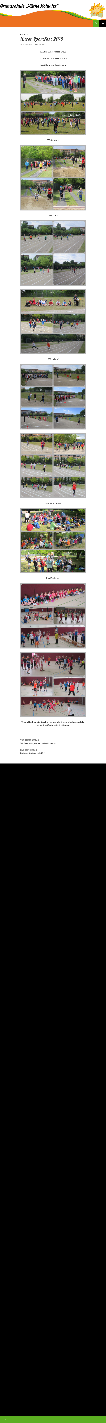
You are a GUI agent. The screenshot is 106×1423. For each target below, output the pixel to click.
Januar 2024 (6, 996)
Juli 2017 (5, 1263)
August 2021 (6, 1105)
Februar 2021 (7, 1120)
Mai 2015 (5, 1372)
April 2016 (5, 1328)
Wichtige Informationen (13, 842)
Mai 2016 (5, 1323)
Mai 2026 (5, 872)
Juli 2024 (5, 966)
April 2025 (5, 926)
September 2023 (8, 1015)
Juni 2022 (5, 1080)
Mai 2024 (5, 976)
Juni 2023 (5, 1030)
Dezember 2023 (8, 1001)
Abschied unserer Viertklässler (13, 781)
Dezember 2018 (8, 1194)
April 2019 (5, 1174)
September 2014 (8, 1392)
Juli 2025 (5, 911)
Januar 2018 (6, 1243)
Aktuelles (24, 34)
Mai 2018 (5, 1224)
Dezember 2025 (8, 891)
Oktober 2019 (7, 1144)
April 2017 (5, 1278)
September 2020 (8, 1124)
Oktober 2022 (7, 1060)
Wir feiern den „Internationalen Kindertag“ (38, 741)
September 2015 (8, 1353)
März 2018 (6, 1234)
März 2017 (6, 1283)
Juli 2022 (5, 1075)
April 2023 (5, 1040)
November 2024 (8, 946)
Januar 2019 (6, 1189)
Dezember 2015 (8, 1348)
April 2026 (5, 877)
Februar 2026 (7, 886)
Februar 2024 (7, 991)
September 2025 (8, 901)
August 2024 (6, 961)
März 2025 (6, 931)
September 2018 (8, 1204)
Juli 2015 (5, 1362)
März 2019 (6, 1179)
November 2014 (8, 1382)
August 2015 (6, 1358)
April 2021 (5, 1110)
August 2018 (6, 1209)
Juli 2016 (5, 1313)
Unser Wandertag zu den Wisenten (16, 810)
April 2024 (5, 981)
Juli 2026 (5, 862)
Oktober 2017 (7, 1253)
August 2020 (6, 1129)
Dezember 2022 (8, 1055)
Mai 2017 (5, 1273)
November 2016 (8, 1303)
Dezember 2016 (8, 1298)
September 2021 (8, 1100)
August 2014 (6, 1397)
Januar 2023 (6, 1050)
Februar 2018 (7, 1239)
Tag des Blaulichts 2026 (11, 796)
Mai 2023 (5, 1035)
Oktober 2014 (7, 1387)
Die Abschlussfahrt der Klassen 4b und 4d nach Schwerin (25, 788)
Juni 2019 (5, 1164)
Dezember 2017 (8, 1248)
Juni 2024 (5, 971)
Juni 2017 (5, 1268)
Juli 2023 (5, 1025)
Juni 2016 (5, 1318)
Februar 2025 (7, 936)
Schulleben (7, 837)
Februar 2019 (7, 1184)
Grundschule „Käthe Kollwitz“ (29, 6)
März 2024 (6, 986)
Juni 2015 (5, 1367)
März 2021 (6, 1115)
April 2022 (5, 1085)
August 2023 (6, 1020)
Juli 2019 (5, 1159)
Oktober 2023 (7, 1010)
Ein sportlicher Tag (9, 803)
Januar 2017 (6, 1293)
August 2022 (6, 1070)
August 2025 (6, 906)
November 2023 (8, 1005)
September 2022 (8, 1065)
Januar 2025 (6, 941)
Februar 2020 (7, 1134)
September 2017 (8, 1258)
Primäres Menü (102, 23)
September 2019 (8, 1149)
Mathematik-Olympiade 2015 (32, 751)
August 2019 (6, 1154)
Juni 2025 (5, 916)
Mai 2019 (5, 1169)
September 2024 (8, 956)
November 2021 (8, 1095)
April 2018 (5, 1229)
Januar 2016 (6, 1343)
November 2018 (8, 1199)
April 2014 (5, 1407)
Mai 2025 (5, 921)
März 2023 (6, 1045)
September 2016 (8, 1308)
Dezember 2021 (8, 1090)
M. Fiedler (40, 44)
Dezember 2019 (8, 1139)
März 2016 (6, 1333)
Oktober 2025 (7, 896)
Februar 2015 (7, 1377)
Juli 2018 (5, 1214)
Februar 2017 (7, 1288)
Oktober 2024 (7, 951)
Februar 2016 (7, 1338)
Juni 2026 (5, 867)
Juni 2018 (5, 1219)
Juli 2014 (5, 1402)
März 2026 (6, 882)
